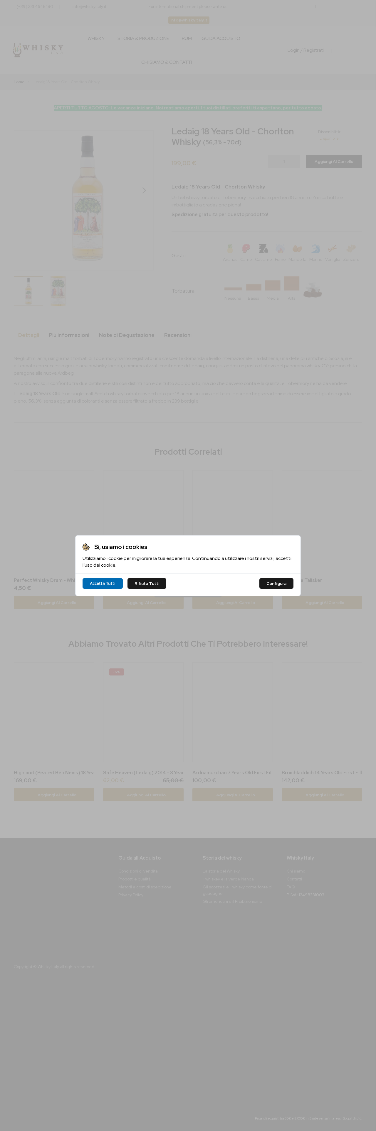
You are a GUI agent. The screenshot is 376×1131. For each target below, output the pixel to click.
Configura (276, 583)
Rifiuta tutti (147, 583)
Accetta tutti (102, 583)
